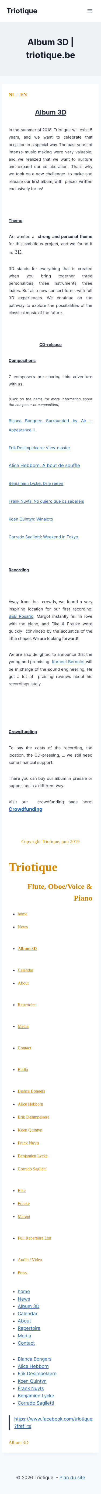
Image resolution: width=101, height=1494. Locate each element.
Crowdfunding (25, 809)
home (22, 914)
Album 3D (27, 948)
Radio (23, 1069)
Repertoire (27, 1004)
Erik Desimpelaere (33, 1117)
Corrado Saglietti (32, 1169)
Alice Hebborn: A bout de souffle (44, 465)
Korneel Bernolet (68, 661)
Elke (22, 1190)
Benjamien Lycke (33, 1156)
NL (12, 94)
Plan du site (72, 1477)
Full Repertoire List (34, 1238)
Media (23, 1026)
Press (22, 1272)
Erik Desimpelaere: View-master (39, 447)
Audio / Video (30, 1259)
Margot (24, 1216)
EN (23, 94)
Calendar (25, 970)
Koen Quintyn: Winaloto (31, 519)
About (23, 983)
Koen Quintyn (30, 1130)
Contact (24, 1048)
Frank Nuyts (28, 1143)
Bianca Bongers (31, 1091)
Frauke (24, 1203)
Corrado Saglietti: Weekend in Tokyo (43, 536)
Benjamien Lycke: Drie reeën (36, 483)
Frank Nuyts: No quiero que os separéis (46, 501)
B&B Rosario (21, 616)
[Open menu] (90, 10)
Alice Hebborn (30, 1104)
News (23, 927)
